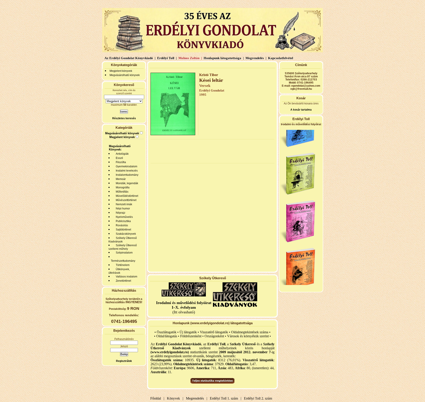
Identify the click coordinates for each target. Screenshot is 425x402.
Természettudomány (122, 260)
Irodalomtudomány (126, 174)
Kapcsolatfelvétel (281, 58)
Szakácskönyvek (125, 233)
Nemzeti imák (123, 204)
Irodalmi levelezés (126, 170)
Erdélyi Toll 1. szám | (224, 398)
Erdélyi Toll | (166, 58)
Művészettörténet (125, 200)
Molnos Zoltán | (190, 58)
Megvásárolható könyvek (125, 75)
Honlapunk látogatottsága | (223, 58)
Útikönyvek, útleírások (119, 271)
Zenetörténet (122, 280)
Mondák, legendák (126, 183)
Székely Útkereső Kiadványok (122, 239)
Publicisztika (122, 221)
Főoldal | (157, 398)
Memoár (120, 179)
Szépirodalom (123, 252)
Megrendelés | (255, 58)
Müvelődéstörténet (126, 195)
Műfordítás (121, 191)
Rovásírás (121, 225)
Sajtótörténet (122, 229)
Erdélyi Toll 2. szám (258, 398)
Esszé (118, 158)
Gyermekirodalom (125, 166)
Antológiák (121, 153)
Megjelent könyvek (121, 70)
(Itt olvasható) (183, 307)
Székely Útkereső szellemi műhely (122, 247)
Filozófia (120, 162)
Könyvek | (174, 398)
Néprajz (119, 212)
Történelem (121, 265)
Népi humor (122, 208)
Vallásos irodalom (125, 276)
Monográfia (121, 187)
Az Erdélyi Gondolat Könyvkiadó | (129, 58)
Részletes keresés (124, 118)
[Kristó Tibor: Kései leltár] (173, 134)
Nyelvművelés (123, 217)
